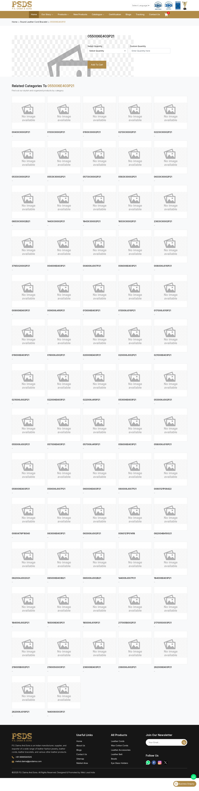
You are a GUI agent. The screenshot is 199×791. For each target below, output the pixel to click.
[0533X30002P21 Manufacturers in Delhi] (28, 157)
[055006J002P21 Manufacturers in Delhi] (28, 424)
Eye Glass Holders (119, 763)
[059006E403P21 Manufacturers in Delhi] (28, 469)
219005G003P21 (56, 667)
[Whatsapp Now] (193, 777)
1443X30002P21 (56, 221)
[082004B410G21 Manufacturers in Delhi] (170, 514)
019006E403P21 (20, 355)
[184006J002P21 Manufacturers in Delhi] (28, 603)
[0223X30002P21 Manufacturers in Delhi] (170, 112)
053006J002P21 (163, 399)
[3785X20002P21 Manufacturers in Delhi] (28, 246)
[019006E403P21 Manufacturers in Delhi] (28, 335)
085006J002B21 (92, 578)
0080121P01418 (126, 533)
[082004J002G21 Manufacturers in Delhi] (28, 558)
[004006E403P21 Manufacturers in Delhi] (64, 246)
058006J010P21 (163, 444)
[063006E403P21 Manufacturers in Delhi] (64, 514)
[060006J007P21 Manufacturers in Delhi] (135, 469)
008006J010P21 (163, 265)
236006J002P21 (127, 667)
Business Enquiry (186, 784)
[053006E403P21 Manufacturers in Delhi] (135, 380)
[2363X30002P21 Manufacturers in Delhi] (170, 201)
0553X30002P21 (56, 176)
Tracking (140, 14)
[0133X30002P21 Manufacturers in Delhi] (64, 112)
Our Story (46, 14)
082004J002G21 (21, 578)
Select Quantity (95, 46)
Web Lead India (88, 772)
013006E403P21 (91, 310)
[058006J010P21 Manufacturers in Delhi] (170, 424)
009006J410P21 (56, 310)
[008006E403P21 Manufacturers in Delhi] (135, 246)
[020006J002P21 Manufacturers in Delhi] (135, 335)
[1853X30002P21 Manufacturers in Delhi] (135, 201)
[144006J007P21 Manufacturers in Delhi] (135, 558)
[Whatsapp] (148, 762)
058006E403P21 (127, 444)
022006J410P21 (91, 399)
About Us (80, 745)
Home (34, 14)
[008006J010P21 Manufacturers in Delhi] (170, 246)
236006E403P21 (92, 667)
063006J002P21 (92, 533)
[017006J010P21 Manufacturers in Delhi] (170, 291)
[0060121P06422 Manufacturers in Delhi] (170, 469)
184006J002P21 (20, 622)
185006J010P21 (91, 622)
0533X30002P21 (21, 176)
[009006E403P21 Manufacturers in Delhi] (28, 291)
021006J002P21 (20, 399)
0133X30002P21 (56, 132)
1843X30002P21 (91, 221)
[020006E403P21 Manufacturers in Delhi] (99, 335)
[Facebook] (154, 762)
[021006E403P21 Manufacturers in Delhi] (170, 335)
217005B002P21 (127, 622)
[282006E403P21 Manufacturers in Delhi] (170, 647)
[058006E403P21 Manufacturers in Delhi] (135, 424)
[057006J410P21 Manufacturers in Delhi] (99, 424)
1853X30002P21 (127, 221)
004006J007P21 (92, 265)
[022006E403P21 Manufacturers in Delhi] (64, 380)
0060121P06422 (163, 488)
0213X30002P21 (127, 132)
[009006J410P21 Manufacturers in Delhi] (64, 291)
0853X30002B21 (21, 221)
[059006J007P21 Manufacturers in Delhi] (64, 469)
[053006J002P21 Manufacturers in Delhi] (170, 380)
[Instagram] (159, 762)
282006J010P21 (20, 711)
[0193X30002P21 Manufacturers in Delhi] (99, 112)
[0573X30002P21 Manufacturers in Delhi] (99, 157)
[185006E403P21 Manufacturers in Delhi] (64, 603)
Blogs (128, 14)
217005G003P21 (163, 622)
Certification (115, 14)
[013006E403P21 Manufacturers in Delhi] (99, 291)
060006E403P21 (92, 488)
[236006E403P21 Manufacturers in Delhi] (99, 647)
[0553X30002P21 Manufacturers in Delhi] (64, 157)
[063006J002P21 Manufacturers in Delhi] (99, 514)
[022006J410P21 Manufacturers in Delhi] (99, 380)
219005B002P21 (20, 667)
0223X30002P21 (163, 132)
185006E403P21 (56, 622)
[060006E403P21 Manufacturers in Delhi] (99, 469)
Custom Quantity (138, 46)
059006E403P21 (21, 488)
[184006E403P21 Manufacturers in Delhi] (170, 558)
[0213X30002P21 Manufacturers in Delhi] (135, 112)
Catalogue (97, 14)
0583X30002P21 (127, 176)
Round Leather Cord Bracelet (33, 22)
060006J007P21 (127, 488)
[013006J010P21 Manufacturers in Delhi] (135, 291)
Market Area (82, 763)
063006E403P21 (56, 533)
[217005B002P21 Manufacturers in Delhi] (135, 603)
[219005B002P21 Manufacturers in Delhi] (28, 647)
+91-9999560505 (23, 757)
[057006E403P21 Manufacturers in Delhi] (64, 424)
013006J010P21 (126, 310)
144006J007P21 (127, 578)
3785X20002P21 (21, 265)
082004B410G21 (163, 533)
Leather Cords (117, 741)
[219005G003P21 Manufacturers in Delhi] (64, 647)
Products (62, 14)
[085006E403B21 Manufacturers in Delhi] (64, 558)
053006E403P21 (127, 399)
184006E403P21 (162, 578)
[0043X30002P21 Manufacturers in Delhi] (28, 112)
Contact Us (154, 14)
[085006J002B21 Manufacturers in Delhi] (99, 558)
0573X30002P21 (92, 176)
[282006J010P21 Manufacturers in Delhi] (28, 692)
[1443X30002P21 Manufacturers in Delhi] (64, 201)
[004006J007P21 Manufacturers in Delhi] (99, 246)
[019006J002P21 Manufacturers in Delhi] (64, 335)
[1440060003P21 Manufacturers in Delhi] (64, 692)
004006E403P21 (56, 265)
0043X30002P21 (21, 132)
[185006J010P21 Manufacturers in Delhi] (99, 603)
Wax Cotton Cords (119, 745)
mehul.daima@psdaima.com (28, 761)
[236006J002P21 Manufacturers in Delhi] (135, 647)
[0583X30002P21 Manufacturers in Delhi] (135, 157)
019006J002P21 (56, 355)
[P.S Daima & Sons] (22, 5)
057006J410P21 (91, 444)
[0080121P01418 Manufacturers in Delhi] (135, 514)
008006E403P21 (127, 265)
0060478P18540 (21, 533)
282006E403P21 (163, 667)
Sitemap (80, 758)
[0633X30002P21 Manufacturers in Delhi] (170, 157)
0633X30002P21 (163, 176)
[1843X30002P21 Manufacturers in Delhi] (99, 201)
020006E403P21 (92, 355)
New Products (80, 14)
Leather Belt (116, 754)
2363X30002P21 (163, 221)
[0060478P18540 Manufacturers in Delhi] (28, 514)
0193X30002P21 (92, 132)
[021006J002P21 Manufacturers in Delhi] (28, 380)
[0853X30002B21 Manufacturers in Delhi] (28, 201)
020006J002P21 (127, 355)
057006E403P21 (56, 444)
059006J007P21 (56, 488)
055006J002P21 (21, 444)
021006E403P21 (162, 355)
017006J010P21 (162, 310)
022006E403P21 (56, 399)
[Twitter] (165, 762)
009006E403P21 (21, 310)
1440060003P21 (56, 711)
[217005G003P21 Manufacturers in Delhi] (170, 603)
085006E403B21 (56, 578)
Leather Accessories (121, 750)
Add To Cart (97, 64)
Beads (114, 758)
